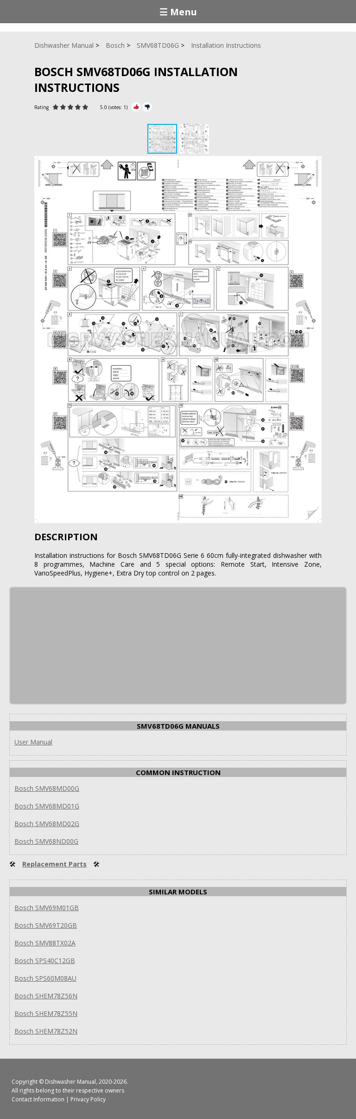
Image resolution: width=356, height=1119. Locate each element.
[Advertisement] (79, 646)
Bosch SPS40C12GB (44, 960)
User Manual (33, 741)
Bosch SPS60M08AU (45, 978)
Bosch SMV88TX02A (45, 942)
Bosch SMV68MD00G (46, 788)
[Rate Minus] (147, 107)
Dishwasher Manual (70, 1082)
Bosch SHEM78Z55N (45, 1013)
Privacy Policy (88, 1099)
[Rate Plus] (136, 107)
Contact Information (38, 1099)
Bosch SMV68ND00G (46, 841)
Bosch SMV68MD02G (46, 823)
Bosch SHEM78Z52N (45, 1031)
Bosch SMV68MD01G (46, 806)
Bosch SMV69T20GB (45, 925)
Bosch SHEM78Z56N (45, 995)
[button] (194, 139)
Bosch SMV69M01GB (46, 907)
